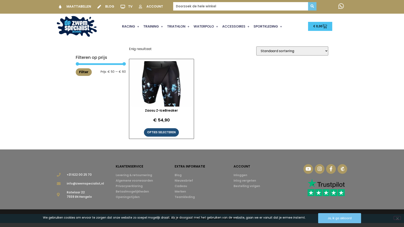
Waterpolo (204, 26)
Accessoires (233, 26)
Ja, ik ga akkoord (340, 218)
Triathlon (176, 26)
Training (151, 26)
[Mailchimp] (342, 169)
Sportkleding (266, 26)
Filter (83, 72)
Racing (128, 26)
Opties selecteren (161, 132)
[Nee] (397, 218)
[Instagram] (319, 169)
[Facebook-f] (331, 169)
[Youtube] (308, 169)
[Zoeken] (312, 6)
